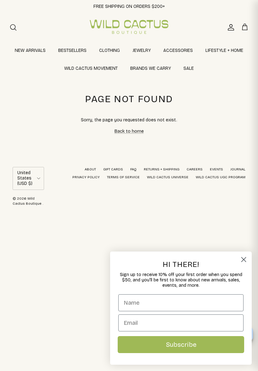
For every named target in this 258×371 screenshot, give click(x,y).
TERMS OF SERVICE (123, 177)
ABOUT (90, 169)
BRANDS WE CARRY (150, 68)
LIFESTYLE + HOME (224, 50)
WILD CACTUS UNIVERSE (167, 177)
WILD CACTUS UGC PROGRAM (220, 177)
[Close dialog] (243, 259)
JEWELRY (141, 50)
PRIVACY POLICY (86, 177)
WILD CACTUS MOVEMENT (91, 68)
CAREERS (195, 169)
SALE (188, 68)
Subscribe (181, 344)
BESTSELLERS (72, 50)
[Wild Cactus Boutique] (129, 27)
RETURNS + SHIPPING (161, 169)
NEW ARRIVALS (30, 50)
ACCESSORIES (178, 50)
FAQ (133, 169)
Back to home (129, 131)
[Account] (230, 27)
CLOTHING (109, 50)
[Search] (13, 27)
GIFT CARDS (113, 169)
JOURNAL (237, 169)
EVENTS (216, 169)
